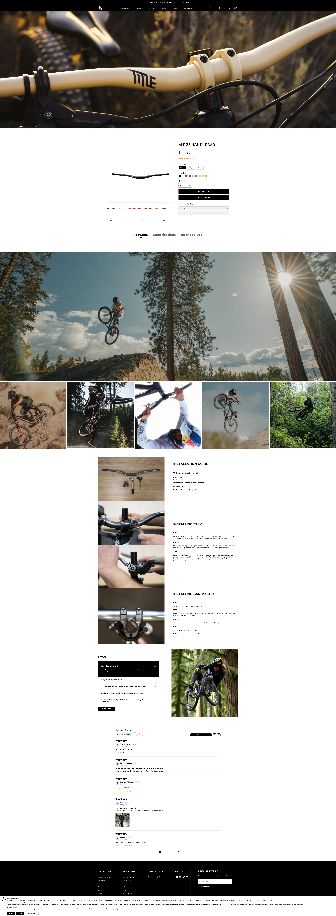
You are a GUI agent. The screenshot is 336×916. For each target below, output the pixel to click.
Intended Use (191, 235)
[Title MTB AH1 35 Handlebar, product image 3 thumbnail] (132, 208)
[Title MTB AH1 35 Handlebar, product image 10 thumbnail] (143, 220)
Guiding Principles (128, 893)
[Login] (229, 8)
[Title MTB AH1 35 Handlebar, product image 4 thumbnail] (143, 208)
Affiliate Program (128, 877)
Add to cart (204, 191)
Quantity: (182, 181)
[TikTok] (184, 877)
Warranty (126, 887)
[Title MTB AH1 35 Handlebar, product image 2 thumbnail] (121, 208)
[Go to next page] (179, 852)
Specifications (164, 235)
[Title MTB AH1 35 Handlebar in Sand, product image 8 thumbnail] (121, 220)
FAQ (124, 890)
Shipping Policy (128, 884)
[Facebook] (176, 877)
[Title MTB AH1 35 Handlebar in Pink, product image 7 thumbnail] (110, 220)
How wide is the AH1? (110, 666)
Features (141, 235)
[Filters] (214, 734)
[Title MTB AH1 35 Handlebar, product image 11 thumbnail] (153, 220)
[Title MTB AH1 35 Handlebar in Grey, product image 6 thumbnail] (164, 208)
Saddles (100, 893)
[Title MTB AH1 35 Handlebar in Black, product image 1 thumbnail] (110, 208)
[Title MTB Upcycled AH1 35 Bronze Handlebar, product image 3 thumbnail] (164, 220)
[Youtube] (187, 877)
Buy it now (203, 197)
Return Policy (127, 880)
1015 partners (17, 900)
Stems (100, 890)
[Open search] (224, 8)
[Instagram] (180, 877)
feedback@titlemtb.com (158, 877)
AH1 (99, 887)
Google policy (114, 909)
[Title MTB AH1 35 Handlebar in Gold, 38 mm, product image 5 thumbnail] (153, 208)
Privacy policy (104, 909)
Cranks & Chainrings (104, 877)
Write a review (201, 735)
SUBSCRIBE (205, 887)
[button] (182, 158)
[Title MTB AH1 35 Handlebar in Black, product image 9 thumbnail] (132, 220)
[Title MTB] (100, 8)
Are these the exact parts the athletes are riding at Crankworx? (122, 701)
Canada (215, 8)
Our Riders (188, 8)
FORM (100, 884)
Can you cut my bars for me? (112, 680)
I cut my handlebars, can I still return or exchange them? (124, 686)
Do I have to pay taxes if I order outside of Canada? (122, 693)
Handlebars (101, 880)
